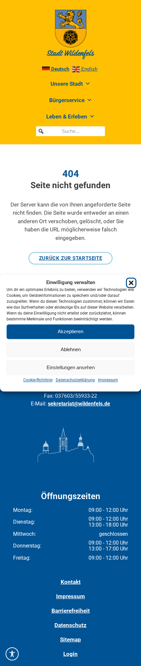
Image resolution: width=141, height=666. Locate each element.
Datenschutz (70, 625)
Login (70, 654)
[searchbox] (70, 131)
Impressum (108, 380)
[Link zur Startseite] (70, 34)
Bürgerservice (67, 100)
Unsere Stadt (66, 84)
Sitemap (70, 639)
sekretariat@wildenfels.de (79, 404)
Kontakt (71, 582)
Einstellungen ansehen (71, 367)
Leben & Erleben (66, 116)
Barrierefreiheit (70, 610)
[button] (131, 282)
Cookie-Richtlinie (37, 380)
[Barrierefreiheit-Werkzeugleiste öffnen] (12, 654)
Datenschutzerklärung (75, 380)
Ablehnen (71, 349)
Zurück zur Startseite (70, 258)
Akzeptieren (70, 331)
